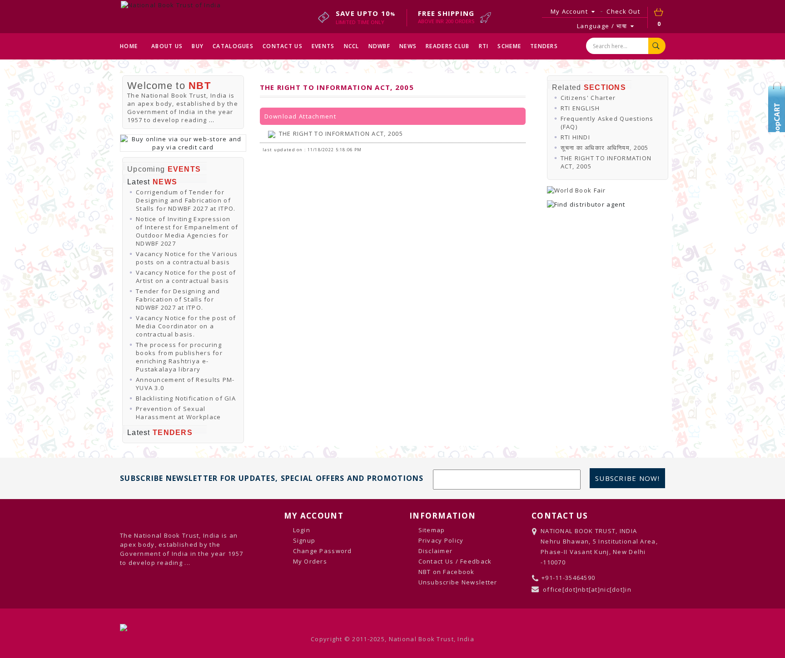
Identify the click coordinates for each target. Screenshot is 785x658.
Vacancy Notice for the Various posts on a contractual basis (187, 258)
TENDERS (544, 46)
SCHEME (509, 46)
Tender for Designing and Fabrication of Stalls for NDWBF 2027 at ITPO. (178, 299)
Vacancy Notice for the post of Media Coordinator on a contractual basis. (186, 326)
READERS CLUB (447, 46)
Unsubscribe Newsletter (457, 582)
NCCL (351, 46)
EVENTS (323, 46)
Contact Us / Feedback (455, 561)
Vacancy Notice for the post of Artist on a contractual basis (186, 276)
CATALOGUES (233, 46)
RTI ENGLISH (580, 108)
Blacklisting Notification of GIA (186, 398)
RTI (484, 46)
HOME (129, 46)
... (212, 120)
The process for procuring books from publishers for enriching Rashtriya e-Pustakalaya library (179, 357)
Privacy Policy (441, 540)
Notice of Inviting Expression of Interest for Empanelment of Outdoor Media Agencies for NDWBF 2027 (187, 231)
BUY (198, 46)
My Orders (310, 561)
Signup (304, 540)
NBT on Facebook (446, 572)
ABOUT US (167, 46)
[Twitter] (778, 102)
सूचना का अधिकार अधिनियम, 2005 (605, 147)
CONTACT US (283, 46)
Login (301, 530)
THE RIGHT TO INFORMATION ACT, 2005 (341, 133)
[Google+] (778, 129)
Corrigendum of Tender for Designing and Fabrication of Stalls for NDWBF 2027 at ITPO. (185, 200)
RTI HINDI (576, 137)
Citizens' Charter (588, 98)
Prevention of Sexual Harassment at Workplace (178, 413)
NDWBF (379, 46)
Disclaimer (435, 551)
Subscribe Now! (627, 478)
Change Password (322, 551)
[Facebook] (778, 116)
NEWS (408, 46)
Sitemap (431, 530)
